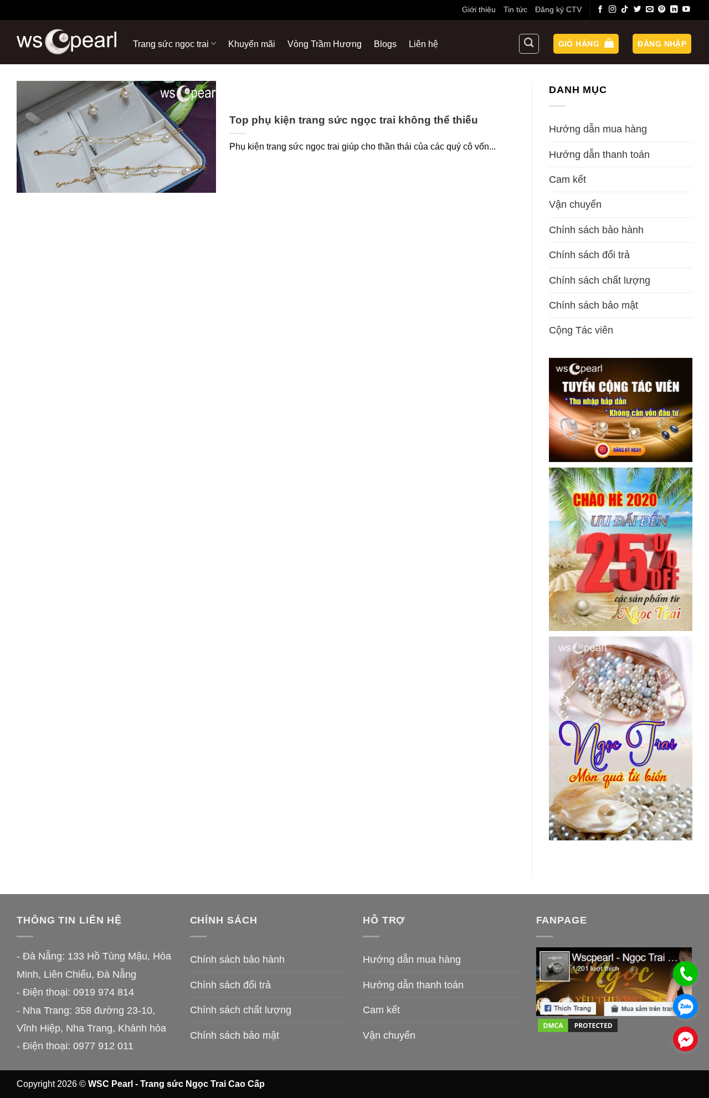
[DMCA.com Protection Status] (577, 1024)
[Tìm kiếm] (529, 44)
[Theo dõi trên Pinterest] (662, 10)
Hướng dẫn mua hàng (598, 129)
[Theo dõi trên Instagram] (612, 10)
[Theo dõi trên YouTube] (686, 10)
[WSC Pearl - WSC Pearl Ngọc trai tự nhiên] (66, 42)
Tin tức (515, 9)
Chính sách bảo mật (593, 305)
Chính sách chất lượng (599, 280)
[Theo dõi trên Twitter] (637, 10)
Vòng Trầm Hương (324, 44)
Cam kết (567, 179)
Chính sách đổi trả (589, 254)
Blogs (385, 44)
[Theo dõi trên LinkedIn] (674, 10)
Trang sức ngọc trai (171, 44)
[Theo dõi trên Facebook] (600, 10)
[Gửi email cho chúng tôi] (650, 10)
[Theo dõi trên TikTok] (625, 10)
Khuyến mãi (251, 44)
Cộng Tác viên (581, 330)
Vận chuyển (575, 204)
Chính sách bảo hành (596, 229)
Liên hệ (423, 44)
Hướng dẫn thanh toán (599, 154)
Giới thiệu (479, 9)
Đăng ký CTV (558, 9)
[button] (586, 44)
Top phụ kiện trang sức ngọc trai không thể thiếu (353, 120)
